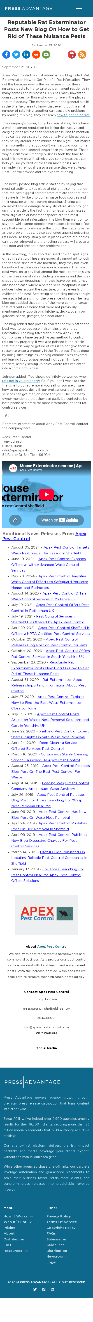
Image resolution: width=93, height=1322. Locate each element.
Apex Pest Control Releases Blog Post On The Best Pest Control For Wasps (50, 771)
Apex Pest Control (52, 946)
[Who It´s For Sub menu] (30, 1222)
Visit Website (46, 1033)
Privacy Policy (58, 1216)
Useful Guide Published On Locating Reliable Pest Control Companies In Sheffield (49, 858)
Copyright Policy (61, 1227)
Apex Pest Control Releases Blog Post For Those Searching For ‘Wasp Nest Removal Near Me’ (48, 800)
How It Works (16, 1216)
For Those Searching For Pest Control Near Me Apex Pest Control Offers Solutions (47, 875)
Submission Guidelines (56, 1242)
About (9, 1233)
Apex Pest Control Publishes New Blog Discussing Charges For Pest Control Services (49, 840)
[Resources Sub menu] (26, 1251)
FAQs (51, 1233)
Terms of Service (61, 1222)
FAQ (7, 1245)
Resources (13, 1250)
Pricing (9, 1227)
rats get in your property (21, 381)
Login (51, 1262)
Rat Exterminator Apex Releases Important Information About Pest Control (48, 685)
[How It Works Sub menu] (31, 1216)
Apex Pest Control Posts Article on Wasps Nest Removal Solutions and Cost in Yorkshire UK (50, 720)
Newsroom (55, 1256)
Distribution (14, 1239)
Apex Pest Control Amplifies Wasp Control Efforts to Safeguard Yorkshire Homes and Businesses (49, 582)
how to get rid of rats (73, 115)
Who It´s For (15, 1222)
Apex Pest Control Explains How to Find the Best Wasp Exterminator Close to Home (47, 702)
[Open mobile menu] (79, 8)
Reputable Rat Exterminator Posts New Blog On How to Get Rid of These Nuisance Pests (50, 668)
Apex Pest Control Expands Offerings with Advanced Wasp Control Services (48, 565)
